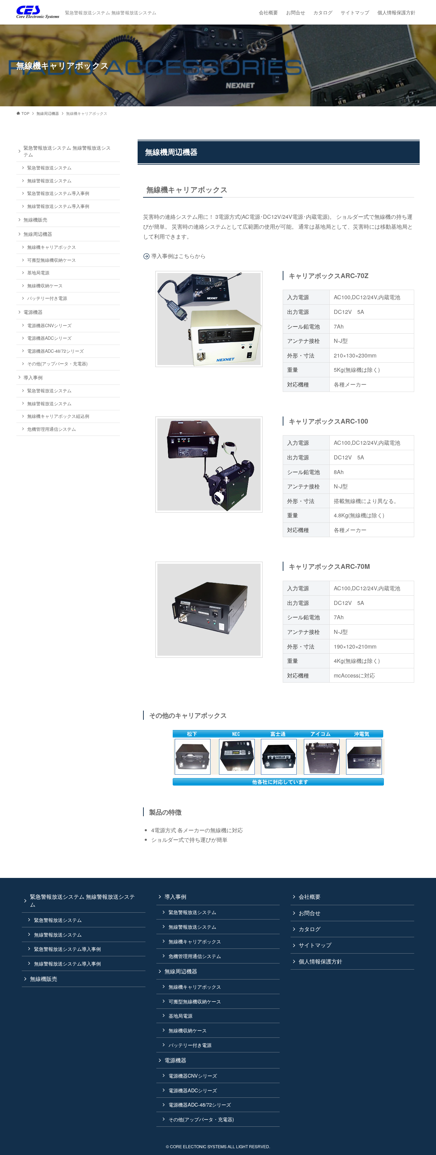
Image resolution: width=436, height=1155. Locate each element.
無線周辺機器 (38, 233)
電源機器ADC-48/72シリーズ (55, 351)
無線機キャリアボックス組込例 (58, 416)
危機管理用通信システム (51, 429)
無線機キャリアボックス (51, 247)
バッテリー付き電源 (47, 298)
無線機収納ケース (45, 286)
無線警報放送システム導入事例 (58, 206)
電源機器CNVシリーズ (49, 325)
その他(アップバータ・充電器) (57, 364)
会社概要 (310, 896)
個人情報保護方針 (320, 961)
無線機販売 (35, 219)
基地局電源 (38, 273)
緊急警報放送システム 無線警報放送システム (67, 151)
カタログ (310, 929)
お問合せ (310, 913)
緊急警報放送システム (49, 168)
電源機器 (33, 311)
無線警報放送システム (49, 181)
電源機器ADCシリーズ (49, 338)
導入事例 (33, 377)
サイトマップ (315, 945)
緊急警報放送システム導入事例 (58, 193)
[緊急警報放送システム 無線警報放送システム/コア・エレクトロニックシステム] (38, 12)
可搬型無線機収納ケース (51, 260)
